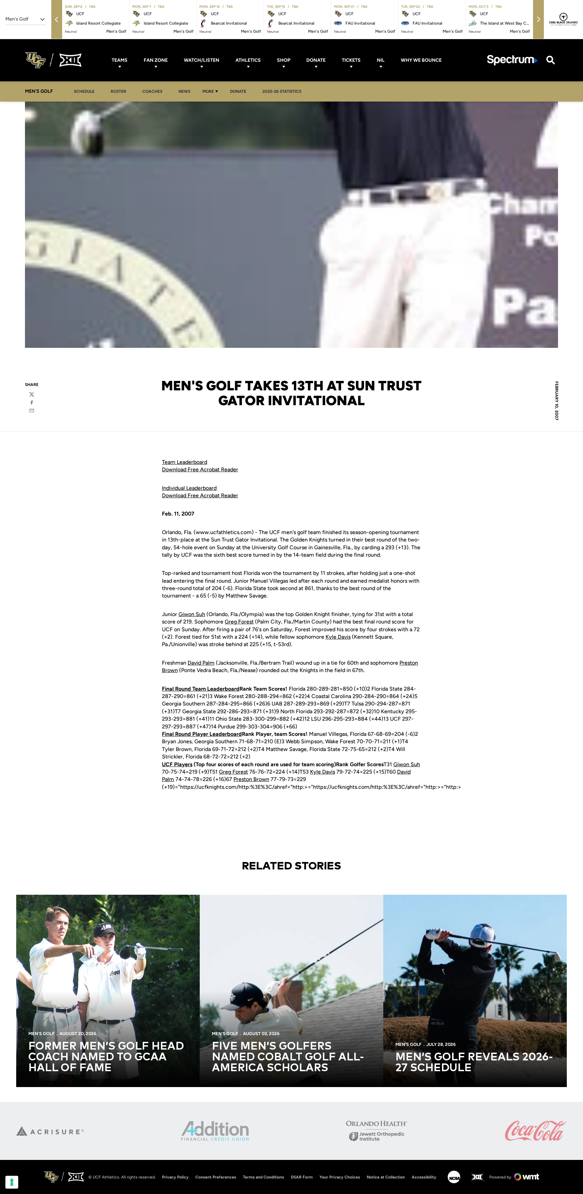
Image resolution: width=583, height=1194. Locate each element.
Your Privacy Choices (340, 1177)
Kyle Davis (338, 637)
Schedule (84, 91)
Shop (283, 60)
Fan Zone (156, 60)
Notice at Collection (386, 1177)
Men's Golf (41, 1033)
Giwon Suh (191, 614)
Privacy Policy (175, 1177)
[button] (56, 19)
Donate (316, 60)
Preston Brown (251, 779)
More (208, 91)
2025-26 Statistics (281, 91)
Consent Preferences (215, 1177)
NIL (381, 60)
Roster (118, 91)
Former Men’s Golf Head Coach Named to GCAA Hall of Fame (106, 1057)
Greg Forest (239, 621)
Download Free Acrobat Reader (200, 469)
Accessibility (424, 1176)
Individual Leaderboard (189, 488)
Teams (120, 60)
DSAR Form (302, 1177)
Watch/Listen (201, 60)
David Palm (201, 663)
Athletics (248, 60)
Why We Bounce (421, 60)
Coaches (152, 91)
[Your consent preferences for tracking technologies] (11, 1182)
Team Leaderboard (184, 462)
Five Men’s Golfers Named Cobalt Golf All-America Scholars (288, 1057)
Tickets (351, 60)
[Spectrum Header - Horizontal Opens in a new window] (512, 60)
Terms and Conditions (263, 1177)
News (184, 91)
